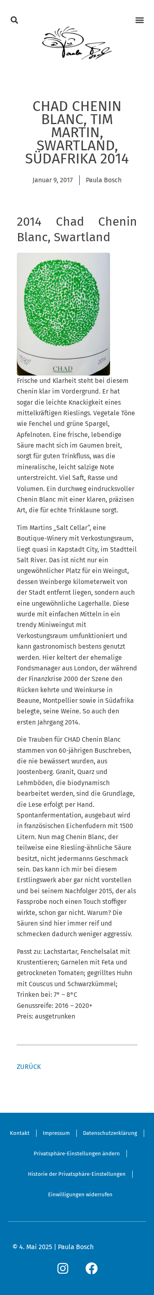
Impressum (56, 1133)
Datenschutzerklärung (110, 1133)
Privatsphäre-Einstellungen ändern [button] (77, 1153)
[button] (14, 20)
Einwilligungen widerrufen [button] (80, 1194)
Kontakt (20, 1133)
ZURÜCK (29, 1067)
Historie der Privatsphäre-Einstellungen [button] (77, 1174)
